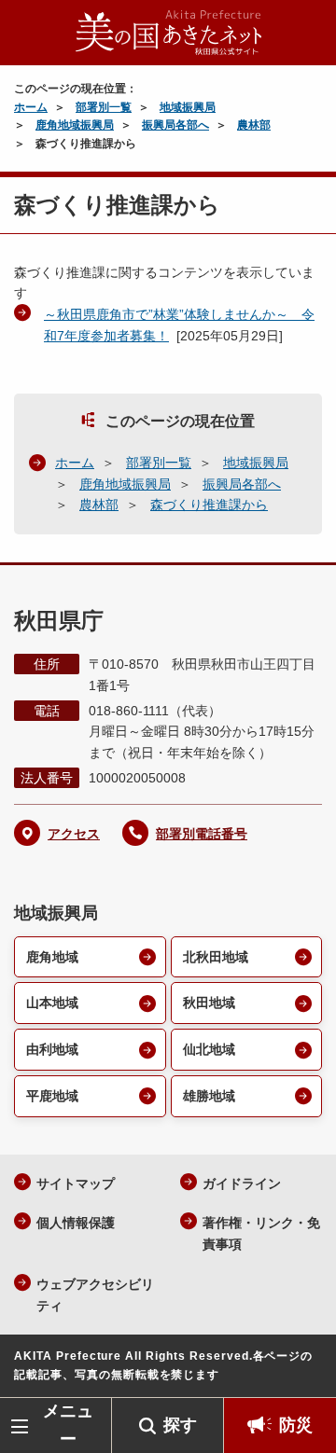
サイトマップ (75, 1183)
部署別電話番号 (201, 833)
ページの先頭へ (303, 1369)
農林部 (254, 124)
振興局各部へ (175, 124)
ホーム (31, 107)
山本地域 (52, 1002)
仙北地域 (209, 1049)
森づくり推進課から (209, 504)
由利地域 (52, 1049)
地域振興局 (188, 107)
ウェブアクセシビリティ (95, 1295)
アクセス (74, 833)
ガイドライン (242, 1183)
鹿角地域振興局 (74, 124)
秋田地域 (209, 1002)
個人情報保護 (75, 1222)
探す (180, 1425)
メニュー (68, 1424)
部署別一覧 (104, 107)
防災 (296, 1425)
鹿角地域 (52, 956)
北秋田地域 (215, 956)
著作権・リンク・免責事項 (261, 1233)
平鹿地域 (52, 1095)
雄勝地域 (209, 1095)
